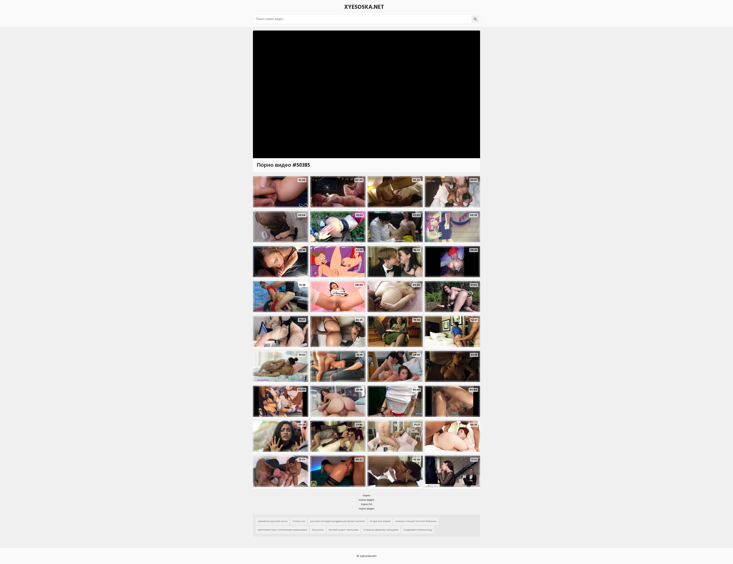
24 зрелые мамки (380, 521)
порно (366, 495)
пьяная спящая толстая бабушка (416, 521)
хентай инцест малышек (343, 530)
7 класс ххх (298, 521)
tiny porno (318, 530)
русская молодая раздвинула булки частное (337, 521)
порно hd (366, 504)
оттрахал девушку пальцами (380, 530)
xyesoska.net (364, 7)
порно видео (366, 500)
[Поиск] (475, 19)
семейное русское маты (272, 521)
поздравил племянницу (417, 530)
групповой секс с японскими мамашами (282, 530)
